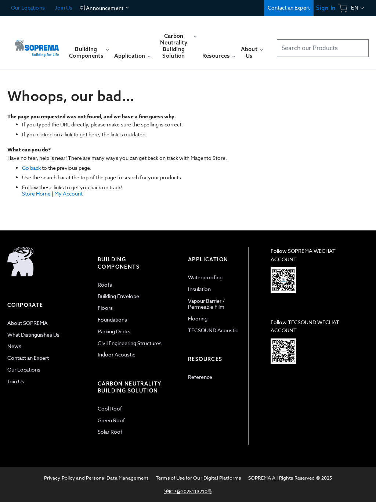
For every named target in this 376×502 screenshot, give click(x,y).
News (14, 346)
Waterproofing (205, 277)
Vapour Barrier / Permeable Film (206, 304)
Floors (105, 307)
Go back (31, 167)
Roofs (105, 284)
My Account (68, 193)
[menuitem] (89, 55)
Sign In (326, 7)
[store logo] (36, 45)
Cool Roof (110, 408)
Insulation (199, 289)
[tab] (48, 346)
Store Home (36, 193)
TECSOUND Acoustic (213, 330)
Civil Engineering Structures (130, 343)
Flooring (197, 318)
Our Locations (28, 7)
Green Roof (111, 420)
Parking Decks (114, 331)
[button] (358, 8)
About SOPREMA (27, 322)
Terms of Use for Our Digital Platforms (198, 477)
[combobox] (323, 48)
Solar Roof (110, 431)
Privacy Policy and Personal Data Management (96, 477)
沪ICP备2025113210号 (188, 491)
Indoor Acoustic (116, 354)
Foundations (112, 319)
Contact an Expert (289, 7)
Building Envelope (118, 296)
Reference (200, 376)
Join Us (63, 7)
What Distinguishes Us (33, 334)
